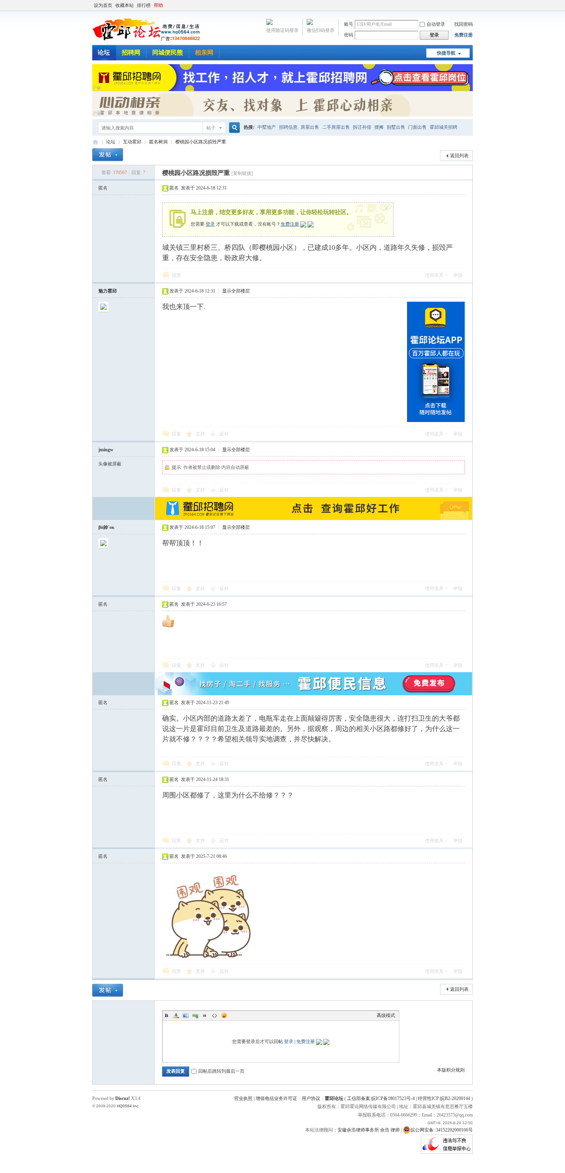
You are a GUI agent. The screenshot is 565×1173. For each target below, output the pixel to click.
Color (176, 1015)
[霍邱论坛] (146, 40)
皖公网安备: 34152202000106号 (441, 1130)
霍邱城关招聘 (443, 127)
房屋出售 (310, 127)
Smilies (224, 1015)
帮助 (158, 5)
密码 (348, 35)
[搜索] (233, 127)
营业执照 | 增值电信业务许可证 (265, 1098)
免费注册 (463, 35)
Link (195, 1015)
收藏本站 (124, 5)
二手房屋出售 (336, 127)
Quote (205, 1015)
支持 (201, 434)
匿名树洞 (158, 142)
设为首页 (103, 5)
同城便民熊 (167, 52)
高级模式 (386, 1015)
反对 (224, 434)
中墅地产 (267, 127)
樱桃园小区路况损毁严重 (200, 142)
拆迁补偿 (362, 127)
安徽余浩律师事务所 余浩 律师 (368, 1130)
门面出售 (417, 127)
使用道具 (434, 275)
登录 (210, 224)
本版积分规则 (451, 1070)
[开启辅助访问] (471, 5)
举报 (457, 275)
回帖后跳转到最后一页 (221, 1071)
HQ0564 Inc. (128, 1106)
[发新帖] (107, 154)
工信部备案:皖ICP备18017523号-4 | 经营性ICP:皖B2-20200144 (408, 1098)
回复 (176, 275)
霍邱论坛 (95, 142)
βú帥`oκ (106, 527)
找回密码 (463, 24)
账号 (348, 24)
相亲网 (204, 52)
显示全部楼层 (236, 291)
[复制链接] (242, 173)
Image (185, 1015)
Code (214, 1015)
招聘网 (131, 52)
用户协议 (311, 1098)
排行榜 (144, 5)
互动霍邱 (132, 142)
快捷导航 (446, 53)
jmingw (105, 449)
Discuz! (122, 1098)
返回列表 (459, 155)
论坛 (104, 52)
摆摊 (379, 127)
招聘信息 (288, 127)
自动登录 (436, 24)
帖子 (211, 128)
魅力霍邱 (107, 291)
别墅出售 (396, 127)
